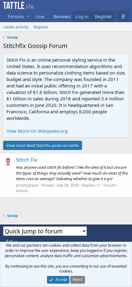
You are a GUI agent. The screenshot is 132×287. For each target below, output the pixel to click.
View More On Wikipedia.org (37, 131)
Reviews (62, 16)
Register (41, 27)
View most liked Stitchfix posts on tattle (42, 145)
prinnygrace (27, 185)
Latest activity (16, 27)
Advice (22, 190)
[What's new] (123, 16)
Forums (16, 16)
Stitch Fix (26, 159)
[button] (28, 16)
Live (40, 16)
